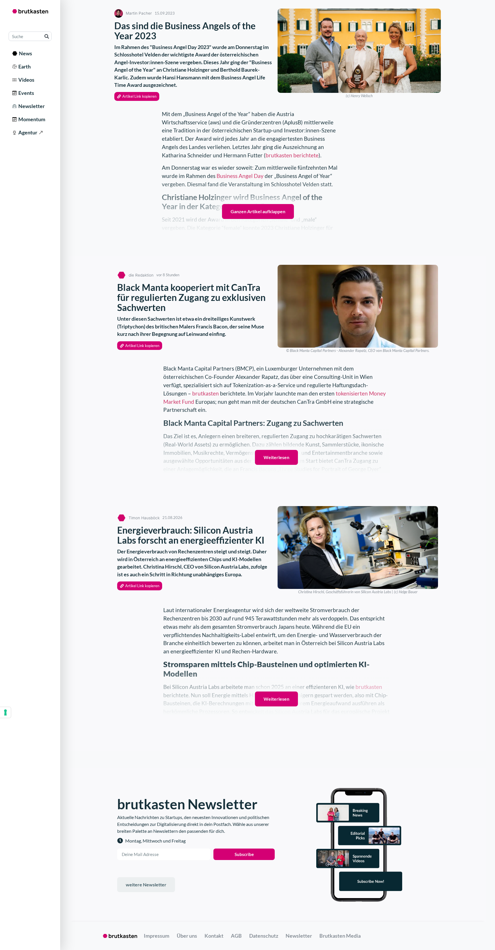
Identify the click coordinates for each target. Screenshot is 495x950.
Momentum (31, 119)
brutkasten (205, 393)
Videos (25, 80)
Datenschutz (263, 936)
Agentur (27, 132)
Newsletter (31, 106)
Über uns (187, 936)
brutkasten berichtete (292, 155)
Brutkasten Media (340, 936)
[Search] (46, 36)
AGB (236, 936)
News (24, 53)
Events (25, 93)
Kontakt (214, 936)
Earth (24, 66)
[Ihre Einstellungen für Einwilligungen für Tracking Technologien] (5, 712)
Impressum (156, 936)
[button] (136, 96)
